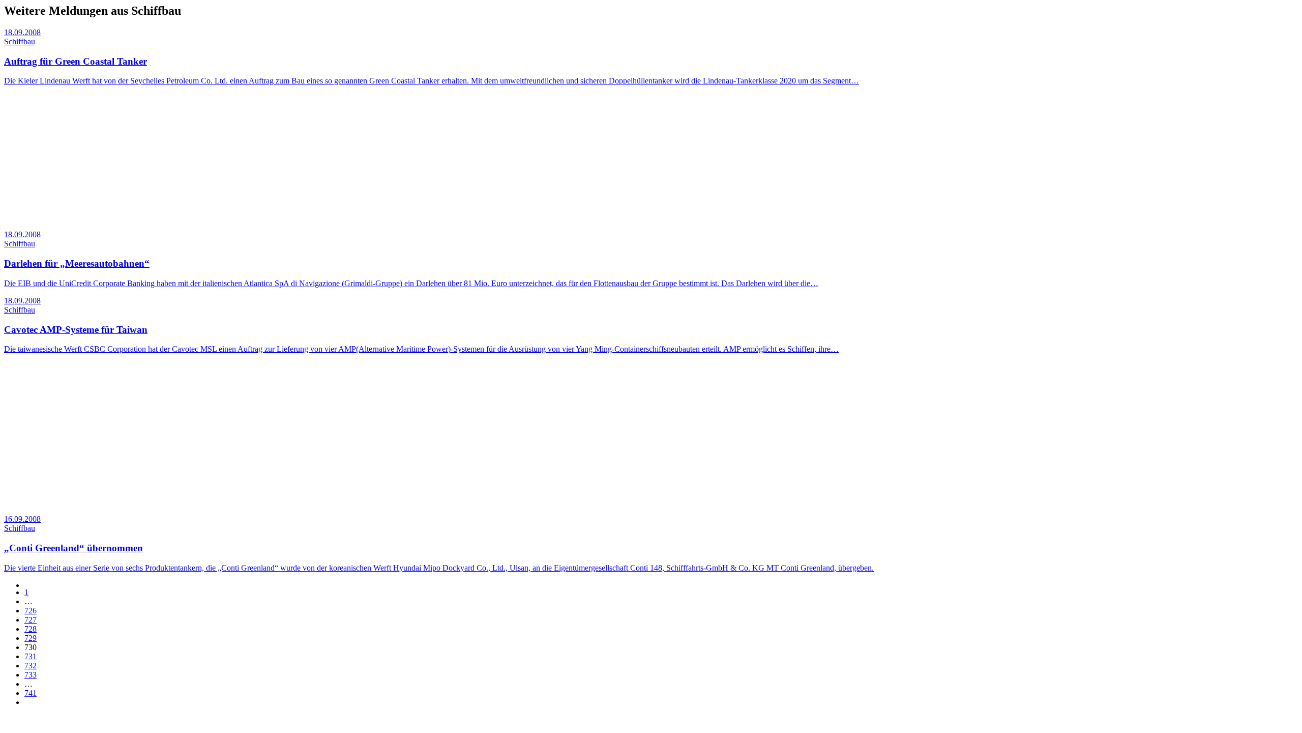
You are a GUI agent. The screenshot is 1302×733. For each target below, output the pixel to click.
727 (30, 619)
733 (30, 674)
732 (30, 665)
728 (30, 629)
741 (30, 693)
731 (30, 656)
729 (30, 638)
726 (30, 610)
